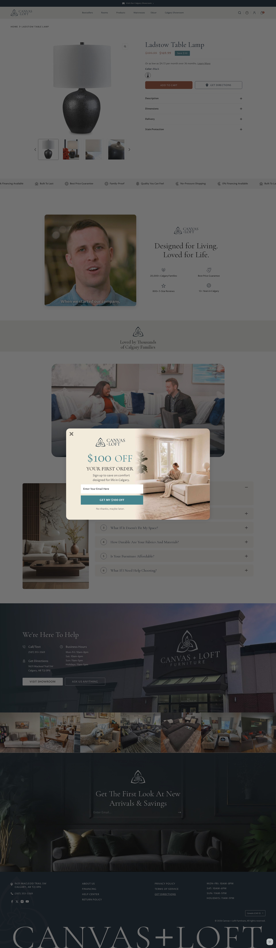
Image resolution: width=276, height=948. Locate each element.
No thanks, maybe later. (110, 509)
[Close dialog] (71, 434)
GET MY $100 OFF (112, 500)
